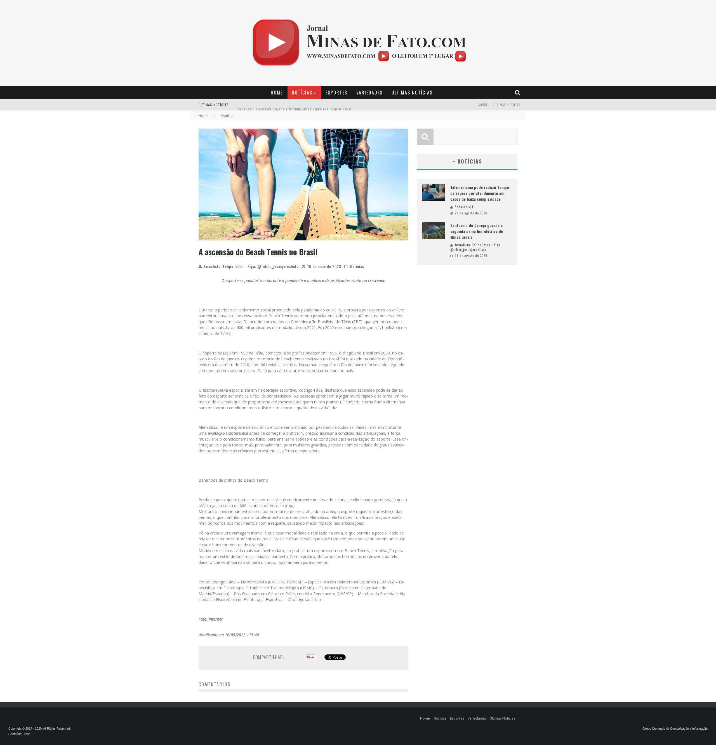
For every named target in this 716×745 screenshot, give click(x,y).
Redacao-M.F (464, 207)
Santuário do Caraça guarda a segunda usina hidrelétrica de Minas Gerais (298, 105)
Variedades (369, 92)
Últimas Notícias (412, 92)
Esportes (336, 92)
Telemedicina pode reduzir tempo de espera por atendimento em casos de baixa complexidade (479, 193)
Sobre (483, 105)
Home (277, 92)
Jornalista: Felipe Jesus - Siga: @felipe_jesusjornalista (251, 266)
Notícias (302, 92)
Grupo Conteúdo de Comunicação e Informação (675, 728)
